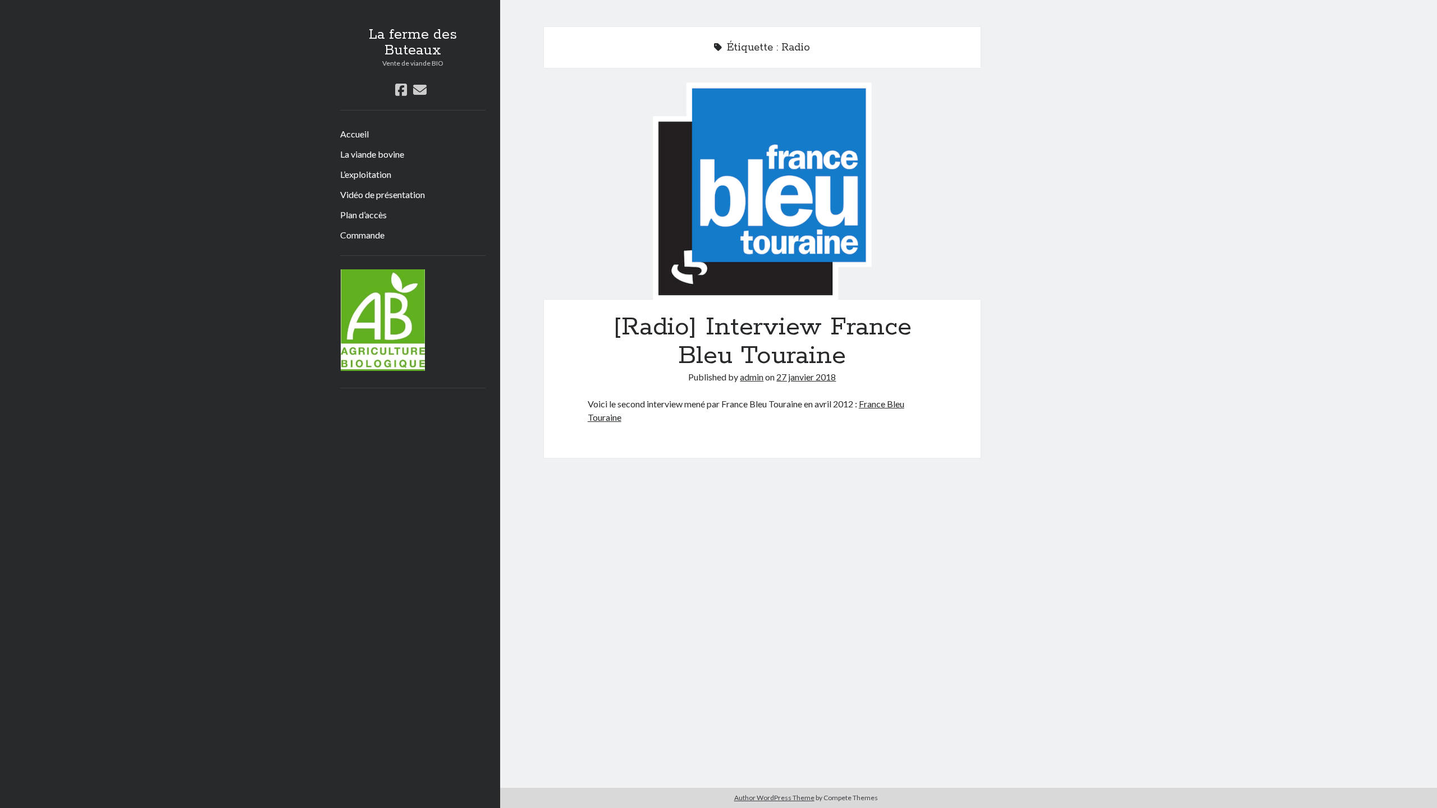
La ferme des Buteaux (413, 42)
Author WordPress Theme (774, 797)
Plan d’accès (363, 214)
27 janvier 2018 (806, 376)
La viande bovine (372, 154)
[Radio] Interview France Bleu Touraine (762, 190)
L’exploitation (365, 174)
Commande (362, 234)
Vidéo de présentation (382, 194)
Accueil (354, 133)
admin (751, 376)
